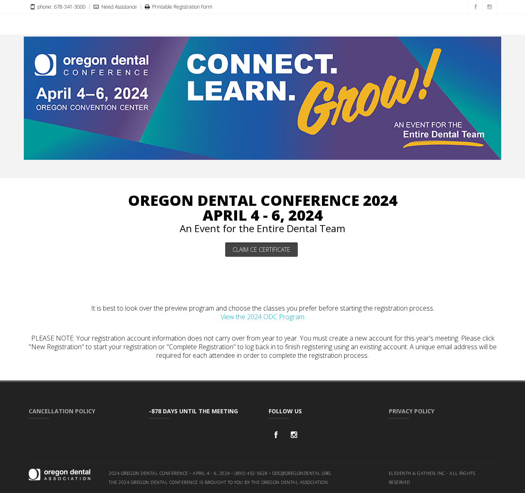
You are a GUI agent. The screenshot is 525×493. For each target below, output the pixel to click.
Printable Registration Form (181, 6)
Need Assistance (118, 6)
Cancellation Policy (62, 411)
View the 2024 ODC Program (262, 316)
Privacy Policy (411, 411)
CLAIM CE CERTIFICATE (261, 249)
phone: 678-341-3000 (61, 6)
